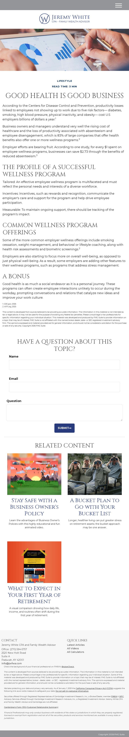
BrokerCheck (68, 666)
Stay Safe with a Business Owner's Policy (34, 507)
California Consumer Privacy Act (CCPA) (94, 688)
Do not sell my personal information (72, 691)
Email (13, 379)
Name (13, 356)
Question (14, 401)
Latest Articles (76, 644)
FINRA (114, 696)
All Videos (73, 648)
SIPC (121, 696)
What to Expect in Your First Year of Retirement (34, 595)
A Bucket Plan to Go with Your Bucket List (94, 507)
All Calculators (75, 652)
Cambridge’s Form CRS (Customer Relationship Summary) (31, 707)
